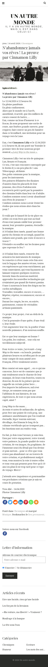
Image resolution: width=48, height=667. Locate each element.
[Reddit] (15, 502)
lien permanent (36, 514)
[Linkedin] (20, 502)
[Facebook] (5, 502)
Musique (6, 514)
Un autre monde (24, 19)
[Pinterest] (25, 502)
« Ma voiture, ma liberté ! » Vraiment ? (22, 612)
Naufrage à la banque (13, 618)
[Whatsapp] (31, 502)
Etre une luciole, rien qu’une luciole (20, 599)
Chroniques (27, 43)
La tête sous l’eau (11, 624)
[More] (36, 502)
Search (43, 3)
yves (4, 43)
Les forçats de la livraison (15, 605)
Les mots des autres (36, 649)
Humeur (6, 649)
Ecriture (30, 644)
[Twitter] (10, 502)
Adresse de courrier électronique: (19, 555)
